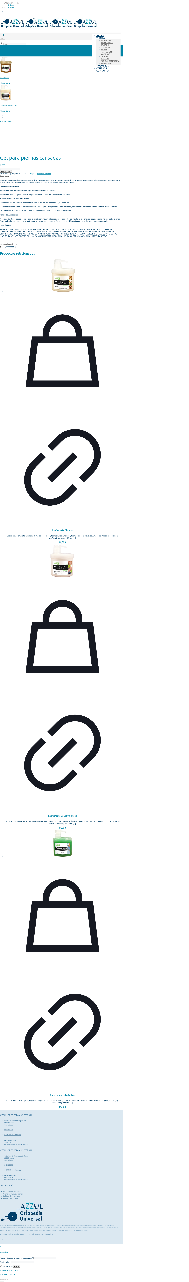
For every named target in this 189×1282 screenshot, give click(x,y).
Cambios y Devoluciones (13, 1194)
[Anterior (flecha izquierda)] (1, 1281)
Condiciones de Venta (12, 1192)
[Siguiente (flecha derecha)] (3, 1281)
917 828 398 (9, 7)
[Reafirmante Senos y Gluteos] (62, 561)
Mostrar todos (6, 122)
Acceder (16, 1266)
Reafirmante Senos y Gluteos (62, 816)
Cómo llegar (8, 1125)
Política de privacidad (11, 1196)
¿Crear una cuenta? (7, 1274)
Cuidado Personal (44, 174)
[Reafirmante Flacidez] (62, 275)
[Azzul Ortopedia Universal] (48, 27)
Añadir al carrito (6, 171)
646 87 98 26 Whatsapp (12, 1135)
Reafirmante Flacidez (62, 530)
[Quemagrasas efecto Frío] (62, 843)
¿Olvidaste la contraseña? (10, 1270)
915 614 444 (9, 5)
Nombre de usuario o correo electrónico (16, 1258)
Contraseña (5, 1262)
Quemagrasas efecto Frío (62, 1095)
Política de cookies (10, 1198)
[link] (27, 44)
